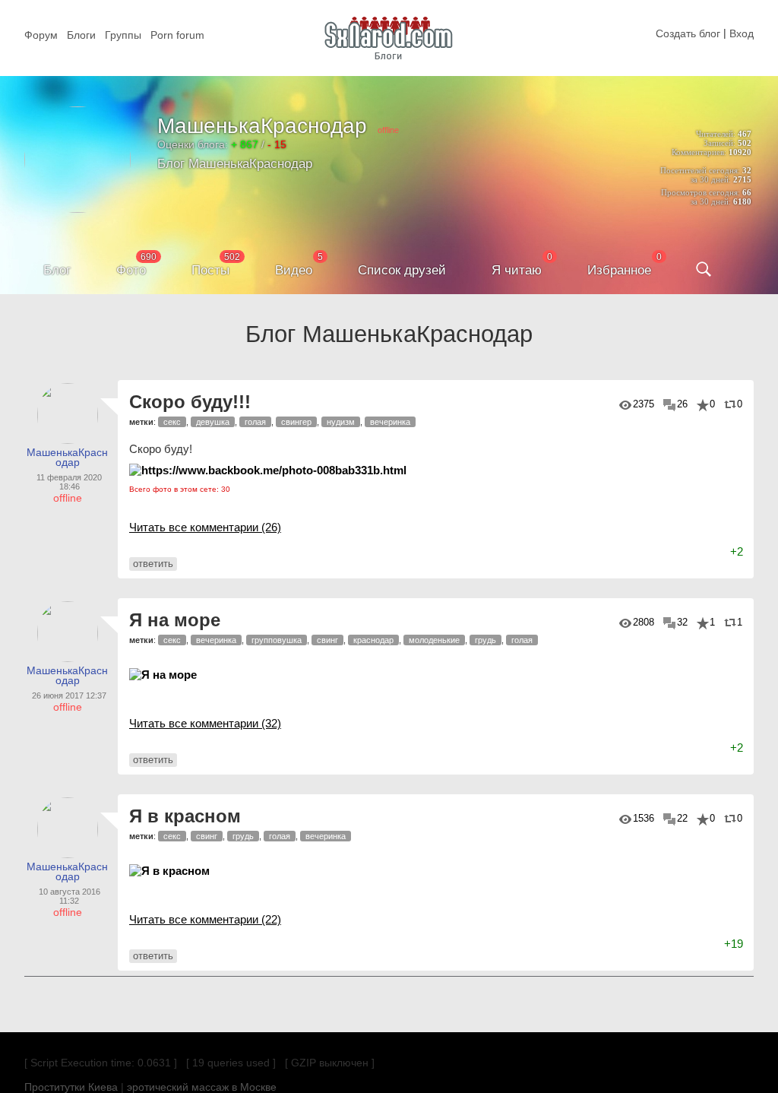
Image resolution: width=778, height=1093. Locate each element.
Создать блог (688, 33)
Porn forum (177, 35)
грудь (485, 640)
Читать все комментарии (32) (205, 723)
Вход (741, 33)
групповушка (276, 640)
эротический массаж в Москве (202, 1087)
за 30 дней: (711, 179)
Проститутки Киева (71, 1087)
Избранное (619, 270)
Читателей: (715, 133)
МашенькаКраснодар (262, 126)
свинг (327, 640)
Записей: (719, 142)
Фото (131, 270)
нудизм (341, 421)
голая (255, 421)
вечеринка (390, 421)
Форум (41, 35)
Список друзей (402, 270)
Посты (210, 270)
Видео (293, 270)
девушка (212, 421)
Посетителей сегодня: (700, 170)
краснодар (373, 640)
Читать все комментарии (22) (205, 919)
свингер (296, 421)
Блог (57, 270)
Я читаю (517, 270)
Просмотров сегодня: (700, 192)
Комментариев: (699, 152)
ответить (153, 563)
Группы (123, 35)
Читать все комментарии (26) (205, 527)
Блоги (81, 35)
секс (172, 421)
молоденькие (434, 640)
